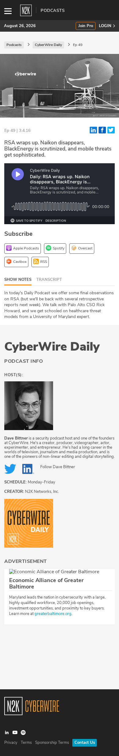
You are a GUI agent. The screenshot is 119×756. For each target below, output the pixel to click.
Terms (26, 742)
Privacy (10, 742)
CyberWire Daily (52, 346)
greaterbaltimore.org (52, 613)
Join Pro (85, 26)
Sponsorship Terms (52, 742)
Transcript (49, 279)
